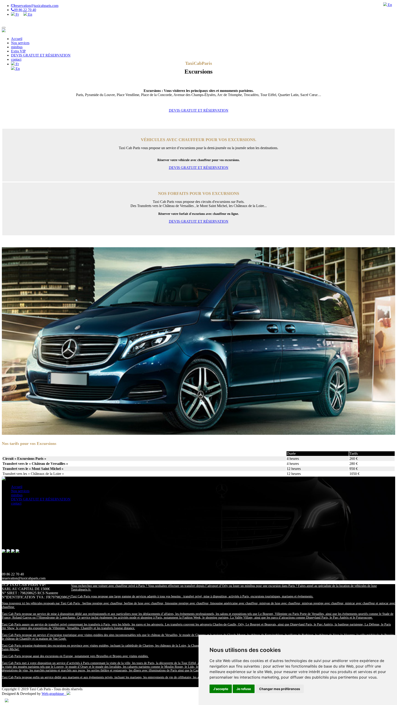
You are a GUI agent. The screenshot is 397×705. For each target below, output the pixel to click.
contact (16, 59)
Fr (17, 14)
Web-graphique (54, 694)
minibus (17, 47)
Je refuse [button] (243, 689)
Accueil (16, 39)
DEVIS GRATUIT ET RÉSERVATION (41, 55)
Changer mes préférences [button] (279, 689)
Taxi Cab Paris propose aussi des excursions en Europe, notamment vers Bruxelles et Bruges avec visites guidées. (75, 656)
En (29, 14)
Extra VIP (18, 51)
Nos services (20, 43)
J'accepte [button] (220, 689)
